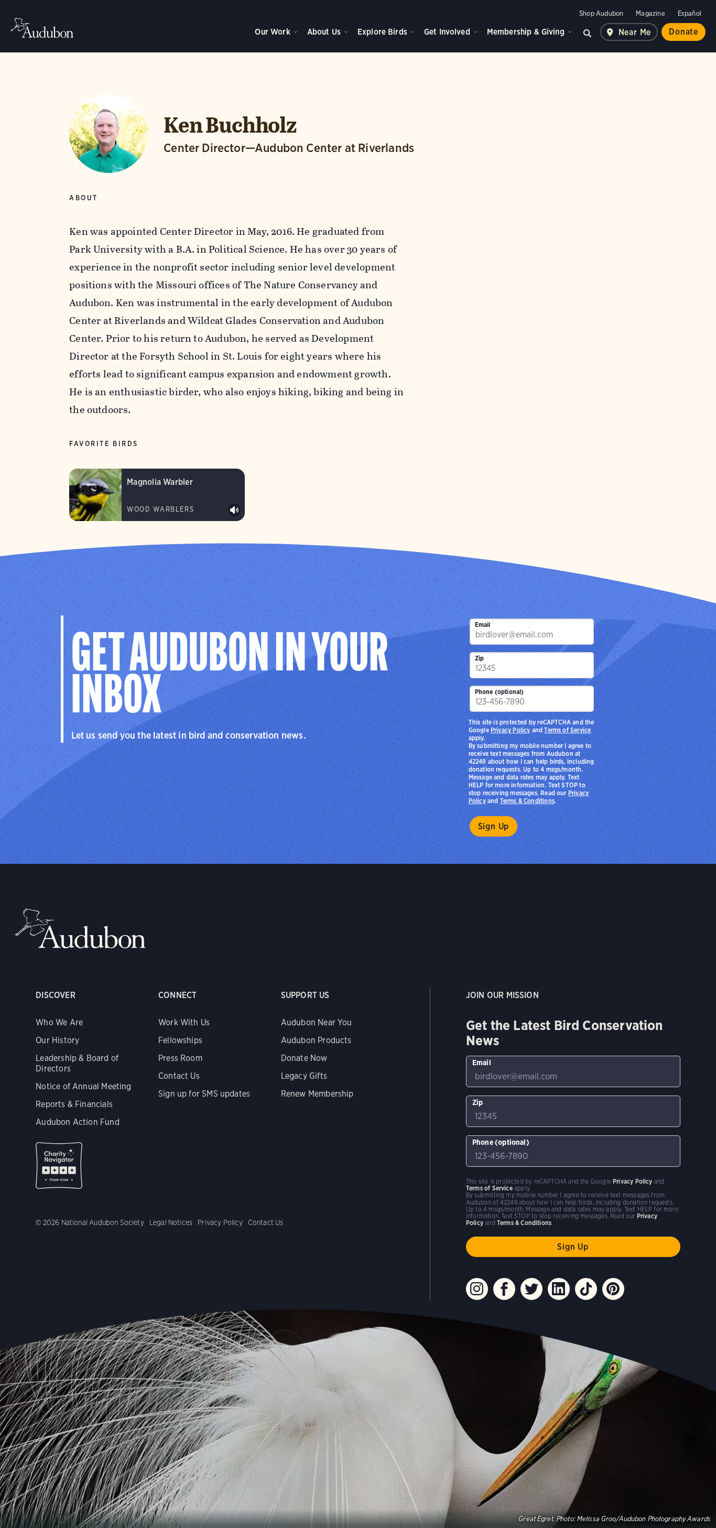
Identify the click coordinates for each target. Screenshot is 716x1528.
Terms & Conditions (527, 801)
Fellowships (180, 1040)
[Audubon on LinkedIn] (559, 1289)
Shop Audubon (601, 13)
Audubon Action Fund (77, 1122)
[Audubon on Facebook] (504, 1289)
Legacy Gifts (304, 1076)
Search (587, 32)
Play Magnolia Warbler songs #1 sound (234, 510)
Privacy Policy (510, 730)
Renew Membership (317, 1094)
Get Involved (447, 32)
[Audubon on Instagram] (477, 1289)
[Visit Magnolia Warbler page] (157, 495)
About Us (324, 32)
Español (689, 13)
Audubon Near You (316, 1022)
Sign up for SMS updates (204, 1094)
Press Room (180, 1058)
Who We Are (59, 1022)
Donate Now (304, 1058)
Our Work (272, 32)
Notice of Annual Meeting (83, 1086)
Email (483, 624)
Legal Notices (170, 1222)
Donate (683, 32)
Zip (479, 658)
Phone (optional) (499, 692)
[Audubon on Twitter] (531, 1289)
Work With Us (184, 1022)
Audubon (41, 28)
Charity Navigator (59, 1165)
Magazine (650, 13)
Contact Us (179, 1076)
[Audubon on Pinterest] (613, 1289)
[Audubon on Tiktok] (586, 1289)
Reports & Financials (74, 1104)
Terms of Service (567, 730)
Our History (57, 1040)
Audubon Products (316, 1040)
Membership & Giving (526, 32)
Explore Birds (382, 32)
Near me (635, 32)
